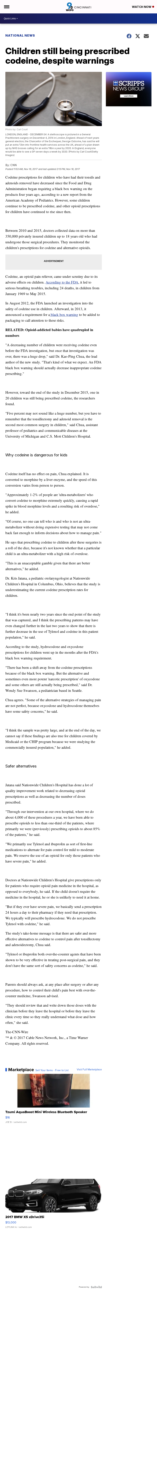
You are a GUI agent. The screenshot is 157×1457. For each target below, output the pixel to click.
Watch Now (142, 7)
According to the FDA (62, 282)
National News (20, 35)
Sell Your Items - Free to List (52, 1070)
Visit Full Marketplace (89, 1069)
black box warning (64, 314)
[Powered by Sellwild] (96, 1287)
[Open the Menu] (6, 6)
